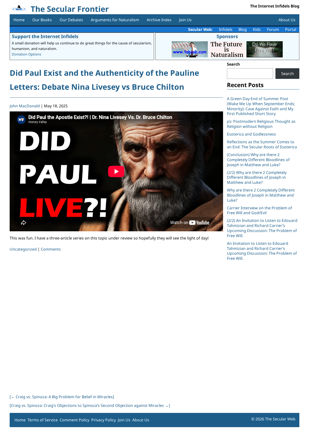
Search (233, 64)
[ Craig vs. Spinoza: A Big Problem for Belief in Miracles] (62, 396)
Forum (273, 29)
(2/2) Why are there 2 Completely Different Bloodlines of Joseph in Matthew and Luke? (257, 177)
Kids (257, 29)
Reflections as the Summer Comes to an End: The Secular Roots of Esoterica (262, 144)
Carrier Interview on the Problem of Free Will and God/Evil (259, 210)
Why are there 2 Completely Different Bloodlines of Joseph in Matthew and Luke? (261, 195)
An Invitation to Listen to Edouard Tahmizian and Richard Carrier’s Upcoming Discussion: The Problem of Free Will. (262, 251)
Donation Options (26, 54)
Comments (51, 249)
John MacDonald (25, 106)
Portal (290, 29)
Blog (243, 29)
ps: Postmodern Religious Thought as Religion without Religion (261, 124)
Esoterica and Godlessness (251, 134)
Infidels (225, 29)
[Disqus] (116, 322)
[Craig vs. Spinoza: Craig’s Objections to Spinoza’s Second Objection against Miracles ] (90, 405)
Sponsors (227, 36)
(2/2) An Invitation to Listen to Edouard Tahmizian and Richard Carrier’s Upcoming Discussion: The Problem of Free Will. (262, 228)
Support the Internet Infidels (45, 36)
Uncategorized (23, 249)
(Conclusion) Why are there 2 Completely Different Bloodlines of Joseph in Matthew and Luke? (258, 159)
